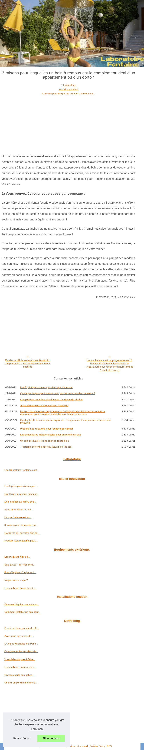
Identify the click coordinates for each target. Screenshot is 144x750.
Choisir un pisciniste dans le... (20, 682)
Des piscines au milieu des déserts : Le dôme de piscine (51, 399)
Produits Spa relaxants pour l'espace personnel (46, 428)
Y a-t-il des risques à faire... (19, 659)
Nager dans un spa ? (16, 580)
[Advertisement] (68, 122)
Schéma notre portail (77, 746)
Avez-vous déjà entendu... (18, 636)
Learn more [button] (37, 729)
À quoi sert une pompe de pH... (21, 628)
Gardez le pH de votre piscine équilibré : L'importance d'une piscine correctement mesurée (27, 363)
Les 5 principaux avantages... (20, 486)
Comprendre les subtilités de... (21, 651)
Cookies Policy (97, 746)
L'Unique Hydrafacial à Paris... (21, 643)
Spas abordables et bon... (18, 509)
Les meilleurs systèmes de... (20, 667)
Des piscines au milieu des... (20, 501)
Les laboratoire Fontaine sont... (21, 469)
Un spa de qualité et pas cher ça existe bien (44, 441)
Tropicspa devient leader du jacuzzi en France (45, 446)
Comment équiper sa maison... (21, 604)
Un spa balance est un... (17, 517)
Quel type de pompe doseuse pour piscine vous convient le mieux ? (57, 393)
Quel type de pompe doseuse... (21, 494)
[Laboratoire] (72, 33)
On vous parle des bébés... (19, 674)
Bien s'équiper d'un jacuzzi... (20, 572)
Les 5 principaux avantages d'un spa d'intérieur (46, 387)
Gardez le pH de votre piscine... (22, 532)
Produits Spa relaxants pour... (20, 540)
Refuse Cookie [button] (22, 738)
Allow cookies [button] (50, 738)
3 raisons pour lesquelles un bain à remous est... (68, 93)
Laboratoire (69, 85)
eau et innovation (68, 89)
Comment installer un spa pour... (22, 611)
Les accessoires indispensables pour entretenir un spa (50, 434)
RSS (109, 746)
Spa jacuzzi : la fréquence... (19, 564)
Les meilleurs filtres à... (17, 556)
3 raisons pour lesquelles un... (21, 525)
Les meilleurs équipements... (20, 588)
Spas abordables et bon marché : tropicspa (44, 405)
